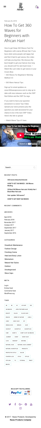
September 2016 (10, 233)
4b (11, 305)
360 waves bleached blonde (17, 180)
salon (22, 352)
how (7, 333)
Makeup (15, 340)
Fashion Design (11, 249)
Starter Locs (10, 356)
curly (7, 321)
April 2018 (7, 217)
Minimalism (9, 259)
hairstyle (18, 329)
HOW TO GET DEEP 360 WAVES (18, 199)
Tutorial (22, 360)
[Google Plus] (20, 405)
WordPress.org (9, 293)
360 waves (9, 309)
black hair (24, 313)
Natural (23, 340)
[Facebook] (15, 405)
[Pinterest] (25, 405)
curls (29, 317)
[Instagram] (20, 409)
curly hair (16, 321)
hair (26, 325)
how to (14, 333)
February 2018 (9, 220)
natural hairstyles (12, 348)
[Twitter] (9, 405)
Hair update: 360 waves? (16, 195)
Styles (27, 356)
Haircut (8, 329)
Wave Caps (9, 273)
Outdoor (8, 266)
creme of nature (19, 317)
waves (8, 364)
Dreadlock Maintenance (14, 245)
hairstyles (27, 329)
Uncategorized (10, 270)
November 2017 (9, 222)
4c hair (24, 305)
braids (8, 317)
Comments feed (10, 291)
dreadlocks (9, 325)
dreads (19, 325)
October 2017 (9, 225)
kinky (16, 336)
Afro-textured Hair (22, 309)
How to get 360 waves (27, 333)
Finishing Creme (11, 252)
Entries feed (8, 288)
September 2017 (10, 228)
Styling (8, 360)
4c (17, 305)
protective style (11, 352)
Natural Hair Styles (12, 263)
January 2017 (9, 230)
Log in (6, 285)
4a (6, 305)
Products (25, 348)
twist (30, 360)
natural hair (10, 344)
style (19, 356)
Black (16, 313)
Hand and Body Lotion (13, 256)
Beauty (8, 313)
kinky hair (25, 336)
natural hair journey (24, 344)
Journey (8, 336)
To (15, 360)
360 (31, 305)
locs (7, 340)
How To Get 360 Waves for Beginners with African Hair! (17, 33)
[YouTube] (31, 405)
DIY (24, 321)
